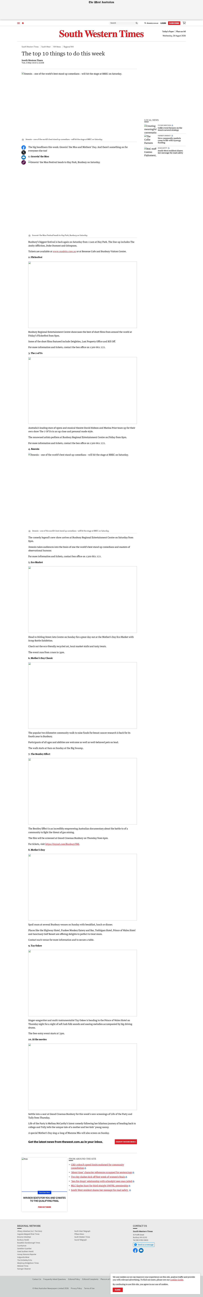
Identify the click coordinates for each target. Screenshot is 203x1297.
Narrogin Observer (24, 1269)
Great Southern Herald (25, 1251)
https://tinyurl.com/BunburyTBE (62, 844)
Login (163, 23)
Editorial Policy (74, 1279)
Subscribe (174, 23)
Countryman (21, 1246)
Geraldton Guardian (24, 1249)
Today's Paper (168, 31)
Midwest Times (22, 1266)
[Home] (23, 23)
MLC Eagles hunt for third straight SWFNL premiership (99, 1185)
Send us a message (145, 1245)
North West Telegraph (82, 1231)
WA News (57, 47)
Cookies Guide (176, 1280)
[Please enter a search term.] (137, 23)
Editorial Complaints (90, 1279)
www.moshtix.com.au (64, 251)
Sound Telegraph (80, 1240)
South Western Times (30, 47)
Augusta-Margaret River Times (28, 1234)
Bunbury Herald (23, 1240)
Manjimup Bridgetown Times (28, 1263)
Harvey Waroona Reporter (26, 1254)
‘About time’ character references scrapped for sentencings (101, 1172)
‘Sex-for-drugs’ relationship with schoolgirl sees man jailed (101, 1181)
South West (46, 47)
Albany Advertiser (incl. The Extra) (29, 1231)
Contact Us (36, 1279)
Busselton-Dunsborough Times (28, 1243)
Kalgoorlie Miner (23, 1257)
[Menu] (18, 23)
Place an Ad (181, 31)
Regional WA (69, 47)
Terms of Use (89, 1288)
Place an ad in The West (110, 1279)
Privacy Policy (76, 1288)
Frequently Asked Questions (54, 1279)
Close (118, 1290)
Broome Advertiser (24, 1237)
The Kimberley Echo (24, 1260)
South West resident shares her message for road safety (100, 1190)
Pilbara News (79, 1234)
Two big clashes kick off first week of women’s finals (98, 1176)
